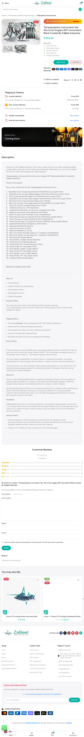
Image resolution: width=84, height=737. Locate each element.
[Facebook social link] (70, 80)
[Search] (80, 9)
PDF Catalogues (35, 661)
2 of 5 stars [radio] (16, 494)
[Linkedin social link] (78, 80)
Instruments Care (36, 672)
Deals (4, 654)
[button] (5, 612)
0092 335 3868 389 (65, 665)
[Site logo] (42, 3)
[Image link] (15, 633)
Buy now (76, 62)
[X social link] (72, 80)
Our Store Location (65, 676)
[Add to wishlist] (37, 580)
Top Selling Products (9, 669)
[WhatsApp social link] (80, 633)
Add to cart (61, 62)
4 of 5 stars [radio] (19, 494)
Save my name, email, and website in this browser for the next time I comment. (33, 542)
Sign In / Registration (37, 654)
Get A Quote (34, 657)
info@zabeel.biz (64, 669)
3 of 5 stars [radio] (17, 494)
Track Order (34, 650)
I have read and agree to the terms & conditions (43, 694)
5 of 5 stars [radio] (21, 494)
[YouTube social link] (72, 633)
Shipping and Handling (38, 665)
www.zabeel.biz (63, 673)
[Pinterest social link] (75, 80)
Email (4, 533)
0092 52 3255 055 (65, 661)
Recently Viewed (7, 661)
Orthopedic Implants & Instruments (21, 16)
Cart (3, 650)
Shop (3, 657)
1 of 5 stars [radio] (14, 494)
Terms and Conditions (38, 669)
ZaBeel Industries (64, 650)
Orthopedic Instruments (46, 16)
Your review (7, 498)
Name (4, 523)
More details (74, 116)
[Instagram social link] (69, 633)
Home (4, 16)
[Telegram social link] (81, 80)
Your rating (6, 494)
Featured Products (8, 665)
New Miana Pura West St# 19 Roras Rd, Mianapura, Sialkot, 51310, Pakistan (70, 656)
